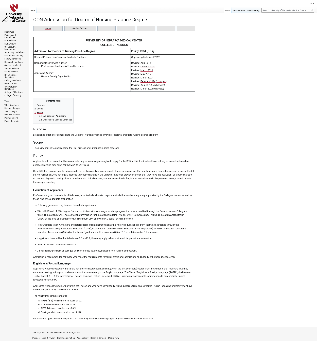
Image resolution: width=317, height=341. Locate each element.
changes (161, 81)
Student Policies (80, 28)
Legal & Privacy (48, 338)
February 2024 (148, 81)
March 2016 (147, 70)
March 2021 (147, 77)
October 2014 (148, 66)
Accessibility (82, 338)
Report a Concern (98, 338)
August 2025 (147, 85)
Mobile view (113, 338)
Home (48, 28)
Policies (36, 338)
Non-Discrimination (66, 338)
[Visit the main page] (14, 13)
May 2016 (146, 74)
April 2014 (146, 63)
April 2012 (154, 57)
